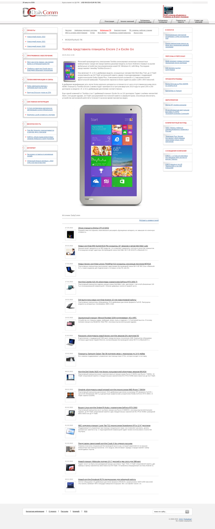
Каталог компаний (127, 21)
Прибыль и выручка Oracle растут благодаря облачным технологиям (40, 69)
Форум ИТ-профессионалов (175, 105)
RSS (85, 511)
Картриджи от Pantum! (173, 91)
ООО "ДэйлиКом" (185, 519)
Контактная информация (35, 511)
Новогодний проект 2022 (36, 37)
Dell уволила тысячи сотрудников (172, 69)
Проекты (31, 30)
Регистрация (109, 21)
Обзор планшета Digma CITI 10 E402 (93, 228)
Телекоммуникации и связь (40, 79)
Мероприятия (171, 100)
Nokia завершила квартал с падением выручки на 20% (37, 87)
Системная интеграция (38, 102)
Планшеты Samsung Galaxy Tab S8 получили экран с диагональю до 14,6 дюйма (111, 354)
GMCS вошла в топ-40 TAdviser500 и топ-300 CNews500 (173, 166)
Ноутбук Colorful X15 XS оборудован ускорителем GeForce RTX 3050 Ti (107, 282)
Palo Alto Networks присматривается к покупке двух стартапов (40, 131)
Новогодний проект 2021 (36, 41)
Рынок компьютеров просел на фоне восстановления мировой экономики (177, 45)
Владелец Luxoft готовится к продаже (41, 115)
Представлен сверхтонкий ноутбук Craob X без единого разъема (105, 444)
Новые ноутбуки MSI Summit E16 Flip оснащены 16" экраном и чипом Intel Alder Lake (113, 246)
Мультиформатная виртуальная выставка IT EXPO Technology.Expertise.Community (177, 111)
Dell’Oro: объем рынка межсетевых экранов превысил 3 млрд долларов (40, 137)
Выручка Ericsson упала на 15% (39, 92)
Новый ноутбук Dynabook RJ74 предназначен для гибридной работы (107, 479)
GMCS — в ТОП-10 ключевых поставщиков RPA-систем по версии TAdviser (176, 157)
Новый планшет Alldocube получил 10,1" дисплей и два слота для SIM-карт (109, 462)
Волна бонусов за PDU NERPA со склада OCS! (176, 84)
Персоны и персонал (175, 56)
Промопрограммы (173, 79)
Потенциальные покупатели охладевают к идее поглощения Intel (177, 36)
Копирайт (76, 511)
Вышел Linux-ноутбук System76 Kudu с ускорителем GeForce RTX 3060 (107, 408)
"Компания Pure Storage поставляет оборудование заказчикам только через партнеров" (175, 138)
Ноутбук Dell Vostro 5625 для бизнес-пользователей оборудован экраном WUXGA (112, 372)
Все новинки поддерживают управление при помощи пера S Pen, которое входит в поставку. (112, 356)
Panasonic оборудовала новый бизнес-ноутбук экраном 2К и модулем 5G (108, 336)
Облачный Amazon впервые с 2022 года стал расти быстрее (40, 161)
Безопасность (34, 124)
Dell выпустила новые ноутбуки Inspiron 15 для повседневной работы (107, 300)
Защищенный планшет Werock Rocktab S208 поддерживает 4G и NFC (107, 318)
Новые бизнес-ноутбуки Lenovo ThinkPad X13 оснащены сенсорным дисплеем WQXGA (114, 264)
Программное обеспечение (40, 56)
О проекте (52, 511)
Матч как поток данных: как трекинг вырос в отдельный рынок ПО (40, 63)
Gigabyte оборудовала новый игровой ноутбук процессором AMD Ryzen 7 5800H (111, 390)
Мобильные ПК (73, 40)
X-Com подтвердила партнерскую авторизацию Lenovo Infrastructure (40, 109)
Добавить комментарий (149, 220)
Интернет (31, 148)
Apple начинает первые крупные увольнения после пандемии (177, 62)
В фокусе (169, 30)
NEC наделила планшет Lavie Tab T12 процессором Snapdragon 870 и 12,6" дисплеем (114, 426)
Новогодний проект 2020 (36, 46)
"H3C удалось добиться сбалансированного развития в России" (177, 129)
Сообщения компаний (175, 151)
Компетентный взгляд (175, 123)
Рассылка (64, 511)
